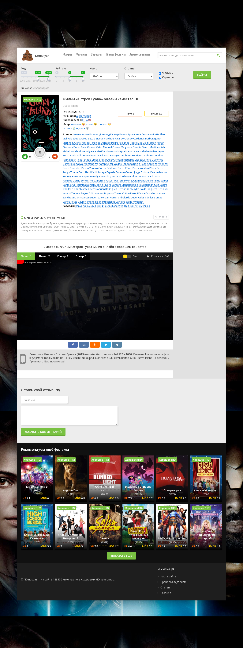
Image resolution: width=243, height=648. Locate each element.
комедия (76, 124)
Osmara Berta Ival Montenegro (80, 164)
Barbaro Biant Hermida (125, 184)
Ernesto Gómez (125, 172)
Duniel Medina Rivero (98, 184)
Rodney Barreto (72, 176)
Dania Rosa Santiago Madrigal (150, 164)
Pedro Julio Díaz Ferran (143, 142)
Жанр (93, 68)
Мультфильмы (116, 54)
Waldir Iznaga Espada (102, 172)
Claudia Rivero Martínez (146, 147)
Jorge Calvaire (117, 201)
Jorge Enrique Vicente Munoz (150, 172)
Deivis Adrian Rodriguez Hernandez (110, 189)
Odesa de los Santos (150, 197)
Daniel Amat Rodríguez (108, 155)
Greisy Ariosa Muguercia (120, 159)
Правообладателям (173, 582)
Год (23, 68)
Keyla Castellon (147, 193)
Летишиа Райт (150, 134)
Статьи (165, 587)
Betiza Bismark (96, 138)
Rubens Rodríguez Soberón (138, 155)
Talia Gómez (88, 147)
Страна (129, 68)
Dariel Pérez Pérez (128, 168)
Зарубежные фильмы (88, 206)
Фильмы (81, 54)
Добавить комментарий (43, 432)
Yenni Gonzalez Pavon (76, 168)
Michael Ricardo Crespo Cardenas (125, 138)
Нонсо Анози (81, 134)
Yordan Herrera (110, 197)
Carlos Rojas (70, 201)
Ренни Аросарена (130, 134)
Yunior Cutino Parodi (126, 193)
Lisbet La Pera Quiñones (149, 159)
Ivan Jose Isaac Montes (76, 189)
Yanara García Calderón (103, 168)
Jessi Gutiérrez (92, 197)
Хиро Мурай (83, 115)
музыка (80, 128)
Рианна (94, 134)
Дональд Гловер (109, 134)
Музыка (145, 206)
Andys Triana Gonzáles (76, 172)
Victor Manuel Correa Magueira (114, 147)
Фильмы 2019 (132, 206)
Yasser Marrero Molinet (119, 180)
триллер (102, 124)
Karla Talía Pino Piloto (82, 155)
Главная (165, 593)
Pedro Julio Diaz (120, 142)
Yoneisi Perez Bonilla (93, 180)
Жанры (67, 54)
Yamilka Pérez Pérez (152, 168)
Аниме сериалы (139, 54)
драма (89, 124)
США (85, 120)
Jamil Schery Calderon (128, 176)
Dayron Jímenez (87, 201)
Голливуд (117, 206)
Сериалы (97, 54)
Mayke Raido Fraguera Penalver (149, 189)
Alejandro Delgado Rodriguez (98, 176)
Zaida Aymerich (135, 201)
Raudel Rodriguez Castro (153, 184)
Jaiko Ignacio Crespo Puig (91, 159)
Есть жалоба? (160, 256)
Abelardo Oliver (129, 197)
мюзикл (67, 128)
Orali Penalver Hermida (146, 180)
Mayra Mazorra (126, 151)
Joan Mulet (102, 201)
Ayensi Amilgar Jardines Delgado (92, 142)
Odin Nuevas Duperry (101, 193)
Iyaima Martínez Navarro (102, 151)
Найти (202, 75)
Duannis (78, 197)
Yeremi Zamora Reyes (75, 193)
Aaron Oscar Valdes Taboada (116, 164)
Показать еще (121, 555)
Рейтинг (60, 68)
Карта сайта (168, 576)
